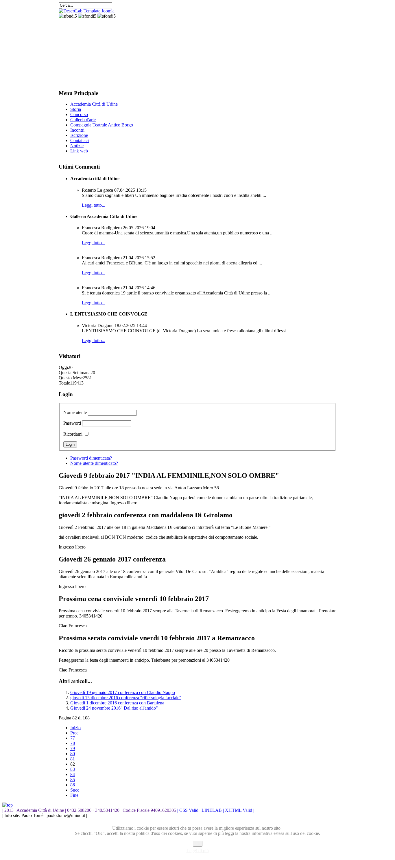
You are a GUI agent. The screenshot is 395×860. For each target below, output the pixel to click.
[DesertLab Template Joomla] (87, 10)
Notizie (77, 145)
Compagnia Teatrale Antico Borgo (101, 124)
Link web (79, 150)
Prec (74, 732)
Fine (74, 795)
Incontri (77, 130)
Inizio (75, 727)
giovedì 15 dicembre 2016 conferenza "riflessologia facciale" (125, 697)
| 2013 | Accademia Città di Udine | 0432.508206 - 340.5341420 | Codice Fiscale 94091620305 (89, 810)
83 (72, 769)
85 (72, 779)
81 (72, 758)
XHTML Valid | (239, 810)
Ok (197, 844)
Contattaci (79, 140)
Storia (75, 109)
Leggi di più (198, 850)
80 (72, 753)
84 (72, 774)
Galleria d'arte (83, 119)
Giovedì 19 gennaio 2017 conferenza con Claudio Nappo (122, 692)
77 (72, 738)
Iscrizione (79, 135)
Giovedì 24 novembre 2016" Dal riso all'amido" (114, 708)
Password (72, 423)
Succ (74, 790)
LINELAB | (213, 810)
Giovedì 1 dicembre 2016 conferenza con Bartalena (117, 702)
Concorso (79, 114)
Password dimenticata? (91, 458)
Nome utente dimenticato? (94, 463)
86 (72, 784)
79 (72, 748)
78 (72, 743)
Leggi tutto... (93, 205)
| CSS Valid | (189, 810)
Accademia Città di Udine (94, 104)
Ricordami (72, 434)
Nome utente (75, 412)
